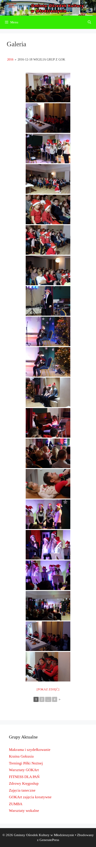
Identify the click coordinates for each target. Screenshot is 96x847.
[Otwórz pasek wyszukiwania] (89, 22)
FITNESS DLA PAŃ (24, 777)
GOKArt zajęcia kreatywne (30, 797)
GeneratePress (49, 840)
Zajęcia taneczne (22, 790)
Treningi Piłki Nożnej (26, 763)
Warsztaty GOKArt (24, 770)
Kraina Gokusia (21, 756)
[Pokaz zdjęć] (48, 689)
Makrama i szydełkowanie (29, 750)
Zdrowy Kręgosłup (24, 783)
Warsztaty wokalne (24, 811)
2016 (10, 59)
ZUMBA (15, 804)
